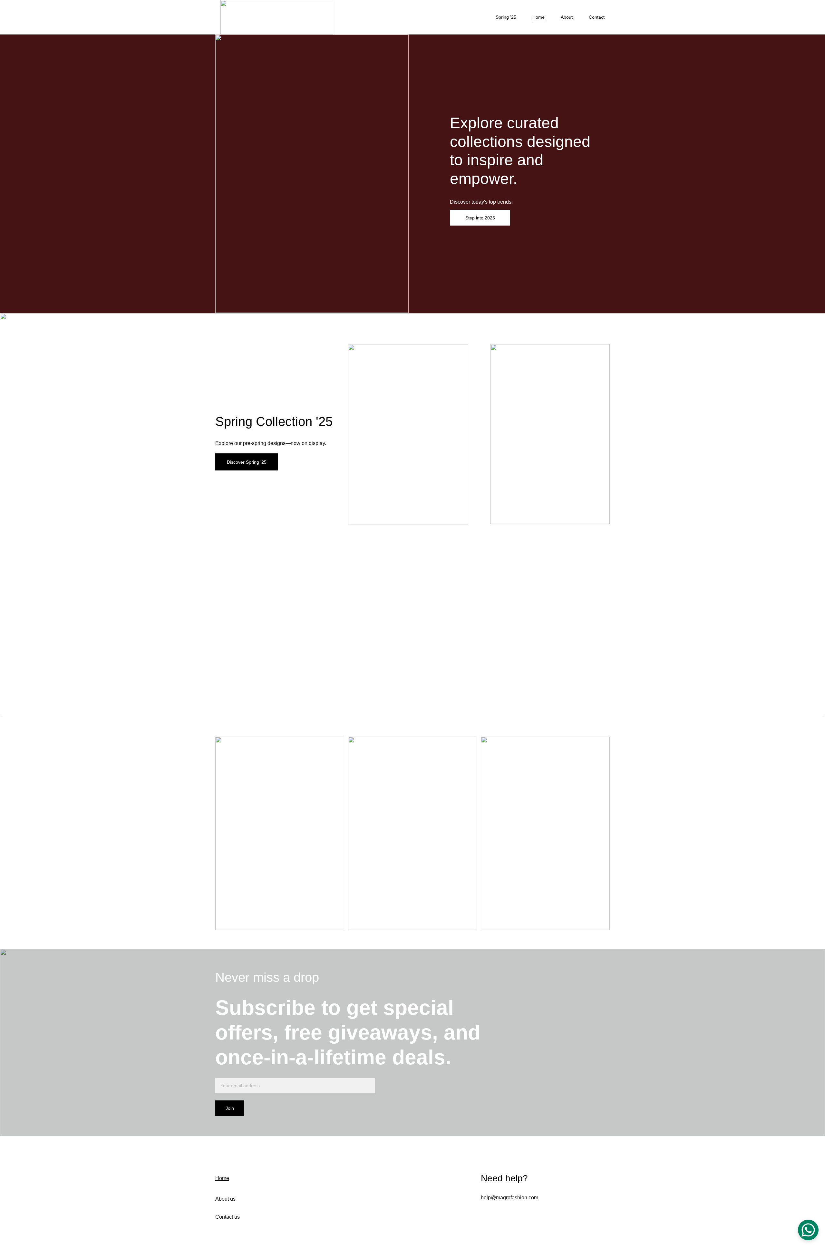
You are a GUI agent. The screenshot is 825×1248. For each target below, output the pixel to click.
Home (538, 17)
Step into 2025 (480, 217)
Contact (597, 17)
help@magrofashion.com (509, 1197)
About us (225, 1199)
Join (230, 1108)
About (567, 17)
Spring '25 (506, 17)
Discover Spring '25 (247, 462)
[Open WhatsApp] (808, 1230)
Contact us (227, 1217)
